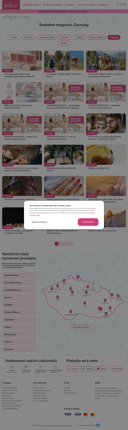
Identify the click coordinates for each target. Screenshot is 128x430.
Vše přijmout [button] (88, 222)
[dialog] (64, 215)
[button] (38, 222)
